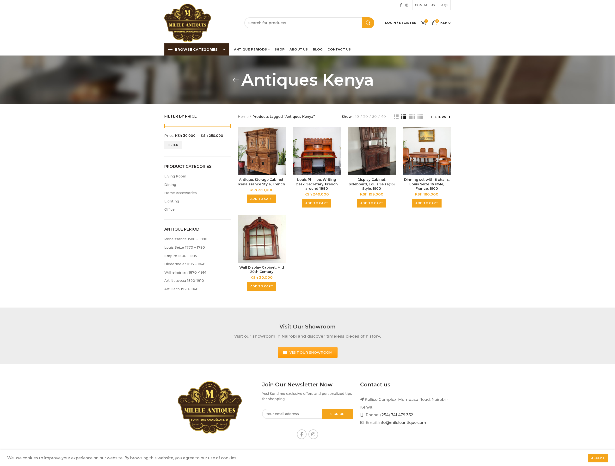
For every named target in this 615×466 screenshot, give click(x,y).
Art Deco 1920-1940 (181, 289)
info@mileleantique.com (402, 422)
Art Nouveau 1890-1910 (184, 280)
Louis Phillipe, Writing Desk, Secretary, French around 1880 (317, 183)
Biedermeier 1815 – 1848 (184, 264)
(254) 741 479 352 (396, 415)
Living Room (175, 176)
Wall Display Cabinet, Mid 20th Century (261, 269)
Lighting (171, 201)
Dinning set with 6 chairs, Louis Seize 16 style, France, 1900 (426, 183)
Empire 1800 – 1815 (180, 256)
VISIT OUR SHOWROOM (310, 352)
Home (243, 116)
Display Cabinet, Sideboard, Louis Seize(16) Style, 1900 (372, 183)
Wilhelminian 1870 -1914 (185, 272)
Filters (438, 117)
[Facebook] (401, 5)
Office (169, 209)
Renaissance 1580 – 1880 (185, 239)
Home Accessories (180, 193)
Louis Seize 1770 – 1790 (184, 247)
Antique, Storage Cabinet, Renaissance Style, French (261, 181)
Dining (170, 185)
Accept (597, 458)
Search (368, 22)
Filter (173, 145)
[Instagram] (407, 5)
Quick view (282, 135)
